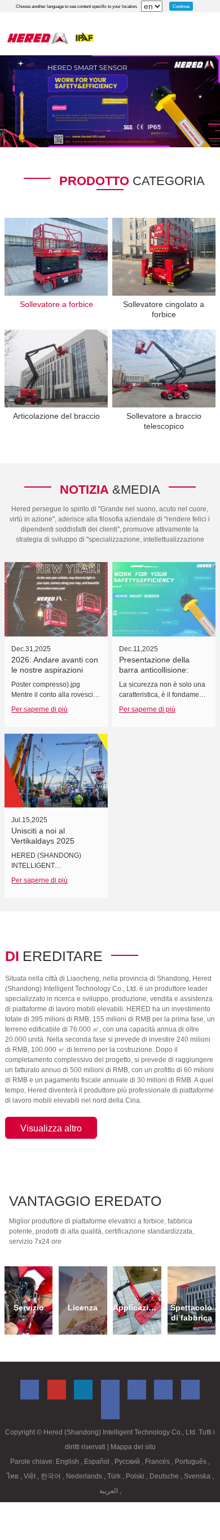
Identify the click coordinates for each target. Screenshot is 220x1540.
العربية (109, 1491)
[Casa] (50, 37)
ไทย (13, 1476)
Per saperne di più (39, 709)
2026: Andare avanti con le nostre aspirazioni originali (54, 670)
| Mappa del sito (131, 1447)
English (68, 1462)
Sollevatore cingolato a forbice (163, 309)
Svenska (198, 1476)
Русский (128, 1462)
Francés (158, 1462)
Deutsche (165, 1476)
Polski (136, 1476)
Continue (181, 6)
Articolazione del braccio (56, 415)
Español (97, 1462)
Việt (30, 1476)
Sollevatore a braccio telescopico (163, 421)
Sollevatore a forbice (56, 304)
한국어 (52, 1476)
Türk (114, 1476)
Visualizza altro (51, 1128)
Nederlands (85, 1476)
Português (191, 1462)
